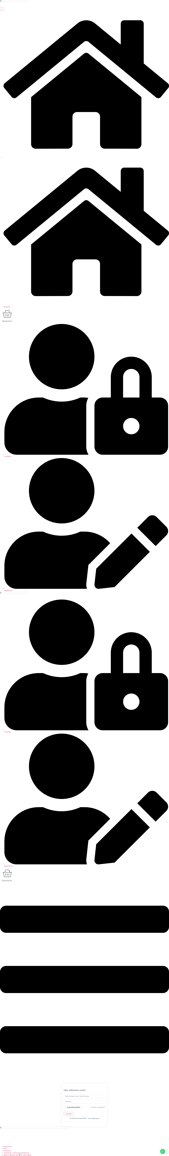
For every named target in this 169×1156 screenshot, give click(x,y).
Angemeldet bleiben (73, 1107)
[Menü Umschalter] (1, 9)
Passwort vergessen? (98, 1107)
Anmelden (68, 1114)
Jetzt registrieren (93, 1118)
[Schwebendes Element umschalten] (162, 1151)
